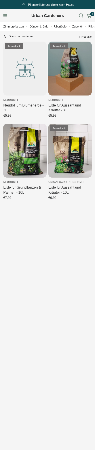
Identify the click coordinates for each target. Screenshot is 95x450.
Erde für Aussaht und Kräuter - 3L (64, 107)
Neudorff (11, 100)
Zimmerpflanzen (13, 26)
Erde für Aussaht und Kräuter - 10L (64, 190)
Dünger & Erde (39, 26)
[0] (88, 15)
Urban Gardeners (47, 16)
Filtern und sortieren (21, 36)
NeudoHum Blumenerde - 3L (23, 107)
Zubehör (77, 26)
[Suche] (81, 15)
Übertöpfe (60, 26)
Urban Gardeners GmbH (67, 182)
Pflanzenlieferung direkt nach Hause (51, 4)
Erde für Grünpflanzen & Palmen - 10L (22, 190)
